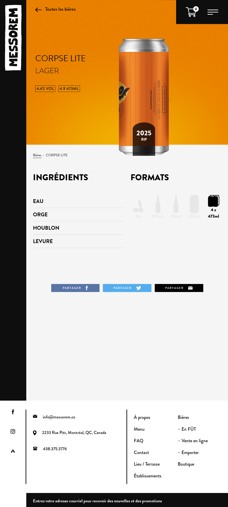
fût (138, 216)
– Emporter (188, 452)
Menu (139, 429)
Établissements (147, 476)
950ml (194, 216)
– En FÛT (187, 429)
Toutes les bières (60, 9)
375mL (158, 216)
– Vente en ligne (193, 440)
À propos (142, 417)
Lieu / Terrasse (147, 464)
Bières (37, 155)
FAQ (138, 440)
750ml (176, 216)
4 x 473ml (213, 213)
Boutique (186, 464)
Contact (141, 452)
